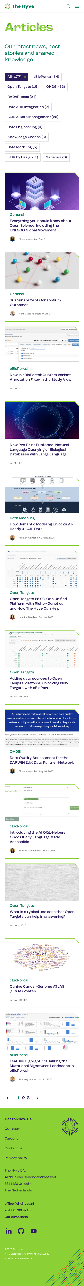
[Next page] (38, 1098)
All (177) (14, 77)
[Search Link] (68, 6)
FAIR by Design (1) (22, 157)
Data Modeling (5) (22, 147)
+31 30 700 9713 (17, 1210)
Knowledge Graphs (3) (26, 137)
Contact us (13, 1148)
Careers (11, 1138)
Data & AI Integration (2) (28, 107)
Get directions (16, 1217)
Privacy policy (16, 1158)
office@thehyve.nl (19, 1203)
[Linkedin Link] (11, 1234)
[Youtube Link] (35, 1234)
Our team (12, 1129)
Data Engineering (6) (24, 127)
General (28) (56, 157)
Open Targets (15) (22, 87)
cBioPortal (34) (46, 77)
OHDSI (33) (55, 87)
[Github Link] (23, 1234)
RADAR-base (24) (21, 97)
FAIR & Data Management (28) (32, 117)
